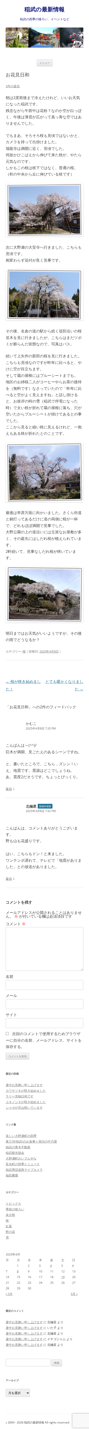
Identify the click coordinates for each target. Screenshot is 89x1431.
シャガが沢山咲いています (24, 1107)
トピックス (13, 1203)
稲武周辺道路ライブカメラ (24, 1170)
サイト (11, 1014)
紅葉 (9, 1226)
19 (63, 1277)
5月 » (74, 1294)
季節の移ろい (15, 1209)
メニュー (44, 62)
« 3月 (9, 1294)
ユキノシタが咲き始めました (26, 1102)
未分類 (10, 1215)
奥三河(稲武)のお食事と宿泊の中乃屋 (31, 1141)
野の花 (10, 1232)
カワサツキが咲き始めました (26, 1090)
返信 (9, 789)
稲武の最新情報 (44, 9)
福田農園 (12, 1175)
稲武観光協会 (15, 1153)
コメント (16, 923)
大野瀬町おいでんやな (21, 1158)
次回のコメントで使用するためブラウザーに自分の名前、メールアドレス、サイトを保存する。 (44, 1040)
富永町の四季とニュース (23, 1164)
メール (11, 995)
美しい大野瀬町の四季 (21, 1136)
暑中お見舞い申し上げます (24, 1085)
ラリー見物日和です (19, 1096)
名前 (9, 976)
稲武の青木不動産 (18, 1147)
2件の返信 (13, 86)
